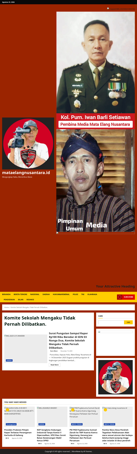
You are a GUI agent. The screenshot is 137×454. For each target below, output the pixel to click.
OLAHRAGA (92, 294)
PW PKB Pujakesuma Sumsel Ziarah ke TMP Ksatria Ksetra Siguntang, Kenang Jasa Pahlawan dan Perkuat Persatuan (83, 435)
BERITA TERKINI (20, 294)
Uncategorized (11, 424)
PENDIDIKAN (9, 299)
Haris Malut (54, 351)
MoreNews (76, 451)
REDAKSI (30, 299)
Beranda (6, 294)
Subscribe (128, 297)
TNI (82, 294)
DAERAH (46, 294)
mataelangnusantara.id (26, 172)
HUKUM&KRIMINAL (61, 294)
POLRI (75, 294)
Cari (100, 316)
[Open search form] (114, 297)
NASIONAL (34, 294)
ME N (7, 438)
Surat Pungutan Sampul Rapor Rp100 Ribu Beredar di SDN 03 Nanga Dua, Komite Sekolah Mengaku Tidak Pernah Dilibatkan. (25, 348)
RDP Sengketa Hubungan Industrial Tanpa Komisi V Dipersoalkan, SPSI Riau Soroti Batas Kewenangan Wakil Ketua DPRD (51, 435)
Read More (55, 365)
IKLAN (20, 299)
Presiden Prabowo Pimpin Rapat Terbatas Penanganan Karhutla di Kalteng (18, 432)
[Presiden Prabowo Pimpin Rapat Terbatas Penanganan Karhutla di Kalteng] (19, 417)
